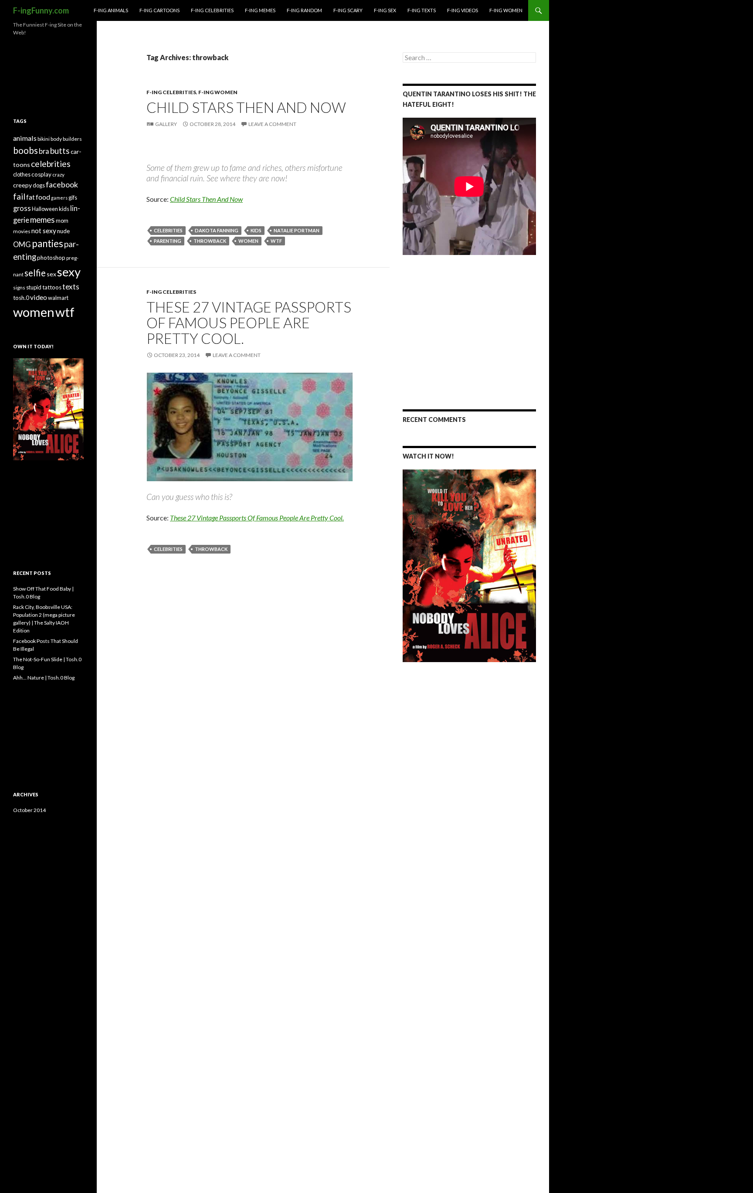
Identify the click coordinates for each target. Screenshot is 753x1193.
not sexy (43, 231)
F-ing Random (304, 10)
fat (30, 197)
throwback (209, 241)
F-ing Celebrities (212, 10)
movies (22, 231)
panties (47, 243)
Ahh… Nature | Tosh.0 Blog (44, 677)
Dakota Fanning (216, 230)
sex (51, 274)
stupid (33, 287)
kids (256, 230)
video (38, 297)
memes (42, 219)
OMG (22, 244)
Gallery (166, 124)
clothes (22, 174)
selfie (35, 273)
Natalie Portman (296, 230)
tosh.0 (21, 297)
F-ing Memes (260, 10)
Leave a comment (272, 124)
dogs (39, 185)
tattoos (51, 287)
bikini (43, 139)
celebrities (168, 230)
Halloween (45, 208)
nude (63, 231)
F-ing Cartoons (159, 10)
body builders (66, 139)
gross (22, 208)
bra (44, 151)
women (248, 241)
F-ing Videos (462, 10)
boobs (25, 150)
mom (62, 220)
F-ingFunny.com (41, 10)
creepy (22, 185)
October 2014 (29, 810)
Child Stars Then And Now (246, 107)
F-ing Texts (421, 10)
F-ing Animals (111, 10)
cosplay (41, 174)
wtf (276, 241)
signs (19, 287)
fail (19, 196)
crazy (58, 174)
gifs (72, 197)
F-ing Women (505, 10)
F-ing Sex (385, 10)
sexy (69, 272)
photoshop (51, 257)
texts (70, 286)
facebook (62, 184)
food (43, 197)
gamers (59, 198)
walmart (58, 297)
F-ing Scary (348, 10)
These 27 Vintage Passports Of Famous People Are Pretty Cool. (248, 322)
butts (60, 151)
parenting (167, 241)
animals (25, 138)
